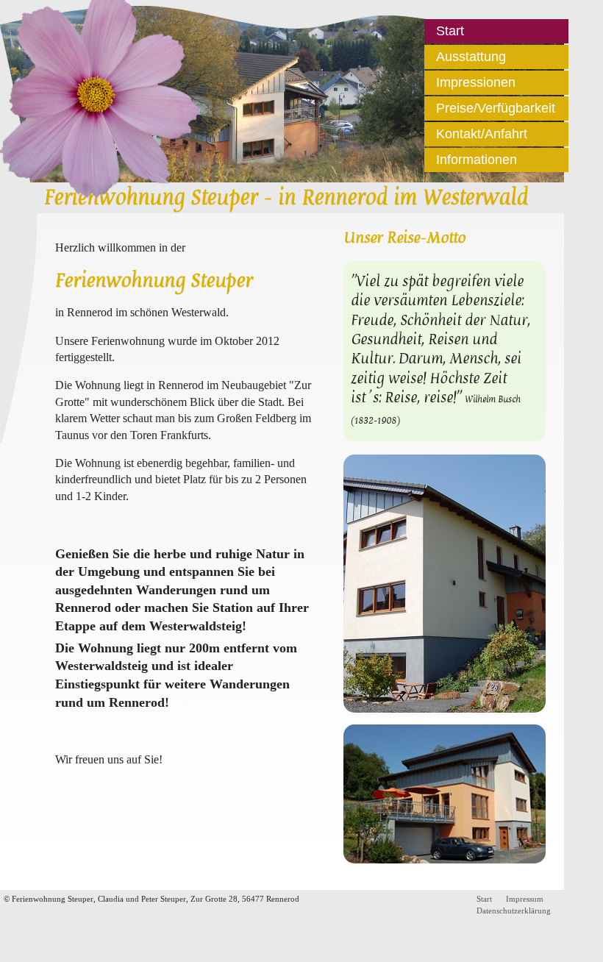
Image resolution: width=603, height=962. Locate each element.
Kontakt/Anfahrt (481, 134)
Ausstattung (471, 56)
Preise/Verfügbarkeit (495, 108)
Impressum (524, 898)
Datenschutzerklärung (514, 910)
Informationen (476, 159)
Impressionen (475, 82)
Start (450, 31)
